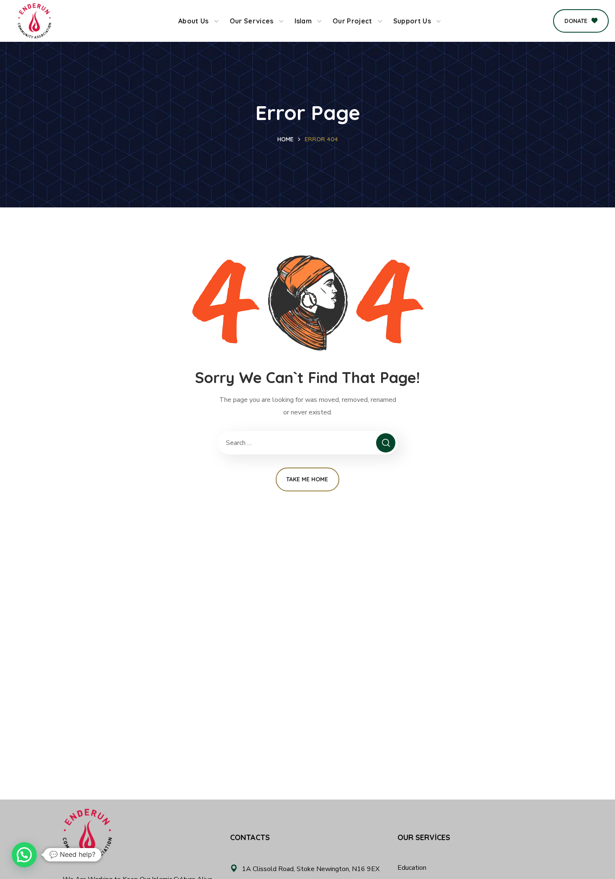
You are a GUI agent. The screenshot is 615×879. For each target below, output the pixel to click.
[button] (581, 21)
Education (411, 867)
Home (285, 139)
